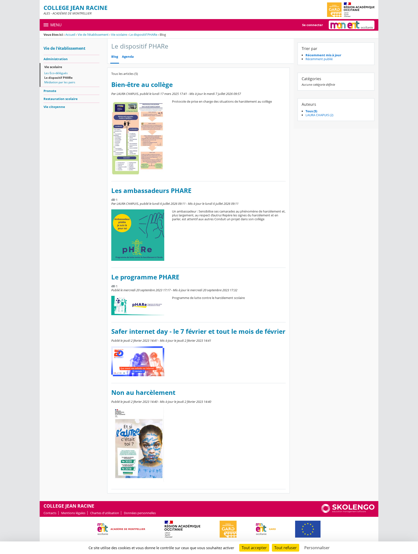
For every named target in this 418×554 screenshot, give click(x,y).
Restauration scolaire (61, 99)
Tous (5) (311, 111)
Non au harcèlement (143, 392)
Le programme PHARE (145, 277)
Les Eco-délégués (56, 73)
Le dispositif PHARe (143, 34)
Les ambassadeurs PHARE (151, 190)
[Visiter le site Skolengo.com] (347, 512)
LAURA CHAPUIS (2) (319, 115)
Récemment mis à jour (323, 55)
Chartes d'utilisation (104, 513)
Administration (56, 59)
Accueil (70, 34)
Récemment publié (319, 59)
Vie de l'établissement (93, 34)
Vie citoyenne (54, 107)
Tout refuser (285, 547)
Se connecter (312, 25)
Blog (114, 57)
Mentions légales (73, 513)
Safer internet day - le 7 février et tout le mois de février (198, 331)
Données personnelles (140, 513)
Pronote (50, 91)
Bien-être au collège (142, 84)
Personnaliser (317, 547)
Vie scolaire (119, 34)
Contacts (50, 513)
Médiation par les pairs (59, 82)
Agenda (128, 57)
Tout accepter (254, 547)
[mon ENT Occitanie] (351, 25)
